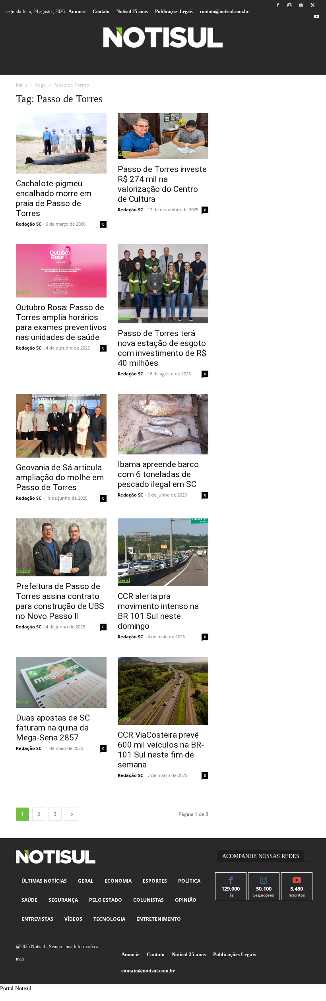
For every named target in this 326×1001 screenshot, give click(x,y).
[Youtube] (316, 17)
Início (21, 84)
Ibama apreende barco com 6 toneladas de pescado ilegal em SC (158, 474)
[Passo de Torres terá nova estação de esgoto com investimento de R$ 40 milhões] (163, 283)
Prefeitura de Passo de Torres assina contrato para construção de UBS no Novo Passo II (60, 601)
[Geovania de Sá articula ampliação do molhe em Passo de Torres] (61, 426)
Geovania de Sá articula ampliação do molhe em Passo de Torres (60, 477)
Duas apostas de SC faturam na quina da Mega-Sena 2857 (53, 727)
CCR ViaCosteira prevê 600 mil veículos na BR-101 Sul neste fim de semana (161, 749)
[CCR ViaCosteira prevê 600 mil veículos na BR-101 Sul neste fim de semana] (163, 691)
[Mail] (301, 6)
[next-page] (71, 814)
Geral (22, 167)
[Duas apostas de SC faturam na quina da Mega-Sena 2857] (61, 682)
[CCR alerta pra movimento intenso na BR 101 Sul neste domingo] (163, 552)
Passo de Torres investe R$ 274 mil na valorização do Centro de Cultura (162, 184)
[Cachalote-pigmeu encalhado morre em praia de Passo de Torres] (61, 143)
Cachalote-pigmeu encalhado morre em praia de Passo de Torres (53, 198)
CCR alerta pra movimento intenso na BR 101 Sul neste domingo (158, 611)
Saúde (23, 291)
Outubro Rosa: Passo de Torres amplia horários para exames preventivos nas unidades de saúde (61, 322)
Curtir (231, 878)
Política (24, 451)
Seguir (264, 878)
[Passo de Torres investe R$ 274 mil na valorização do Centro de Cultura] (163, 136)
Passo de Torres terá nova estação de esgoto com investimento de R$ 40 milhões (162, 348)
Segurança (130, 448)
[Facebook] (277, 6)
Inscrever (297, 878)
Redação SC (28, 224)
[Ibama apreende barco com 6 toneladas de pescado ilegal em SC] (163, 424)
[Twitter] (312, 6)
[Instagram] (289, 6)
